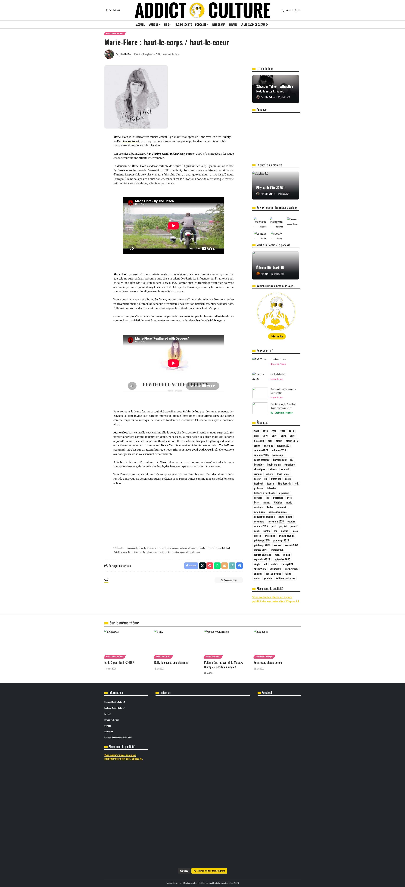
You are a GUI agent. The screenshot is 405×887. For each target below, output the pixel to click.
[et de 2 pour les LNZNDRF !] (127, 644)
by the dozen (149, 547)
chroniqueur (260, 469)
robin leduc (196, 552)
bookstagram (274, 464)
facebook (258, 483)
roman (286, 554)
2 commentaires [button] (230, 580)
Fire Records (284, 483)
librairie (258, 498)
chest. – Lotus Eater (278, 374)
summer (258, 573)
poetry (266, 531)
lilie (267, 498)
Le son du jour (277, 379)
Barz (266, 273)
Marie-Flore (117, 552)
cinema (273, 469)
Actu (270, 441)
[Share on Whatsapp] (217, 565)
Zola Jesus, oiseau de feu (268, 662)
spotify (274, 564)
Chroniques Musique (114, 33)
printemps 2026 (262, 545)
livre (289, 498)
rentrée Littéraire (262, 554)
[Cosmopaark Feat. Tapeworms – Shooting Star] (260, 393)
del (265, 479)
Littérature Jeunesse (284, 412)
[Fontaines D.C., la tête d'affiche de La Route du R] (234, 726)
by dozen (139, 547)
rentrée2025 (277, 550)
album (279, 441)
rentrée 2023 (291, 545)
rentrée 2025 (260, 550)
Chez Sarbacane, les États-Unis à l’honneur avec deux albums (283, 406)
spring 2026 (291, 569)
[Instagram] (114, 10)
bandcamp (277, 455)
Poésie (295, 531)
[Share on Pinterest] (209, 565)
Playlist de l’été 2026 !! (270, 187)
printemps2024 (286, 535)
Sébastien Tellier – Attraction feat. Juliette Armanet (274, 88)
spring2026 (275, 569)
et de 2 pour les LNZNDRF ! (119, 662)
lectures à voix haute (264, 493)
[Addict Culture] (202, 10)
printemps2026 (281, 540)
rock (277, 554)
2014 (256, 431)
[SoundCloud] (118, 10)
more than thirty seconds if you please (137, 552)
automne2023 (284, 445)
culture (158, 547)
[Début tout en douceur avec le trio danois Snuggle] (171, 835)
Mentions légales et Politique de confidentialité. (202, 883)
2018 (291, 431)
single (257, 564)
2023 (274, 436)
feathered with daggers (188, 547)
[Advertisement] (173, 513)
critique (258, 474)
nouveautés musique (264, 517)
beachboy (259, 464)
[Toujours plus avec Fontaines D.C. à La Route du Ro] (202, 726)
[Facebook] (106, 10)
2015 (265, 431)
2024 (283, 436)
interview (272, 488)
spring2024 (287, 564)
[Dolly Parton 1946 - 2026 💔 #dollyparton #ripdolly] (171, 707)
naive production (173, 552)
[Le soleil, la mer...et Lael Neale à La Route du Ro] (202, 829)
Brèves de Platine (278, 363)
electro (288, 479)
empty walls (166, 547)
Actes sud (259, 441)
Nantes (269, 507)
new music (259, 512)
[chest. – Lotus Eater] (260, 378)
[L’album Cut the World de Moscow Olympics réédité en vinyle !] (227, 644)
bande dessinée (261, 460)
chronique (289, 464)
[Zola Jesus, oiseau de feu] (277, 644)
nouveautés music (277, 512)
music (155, 552)
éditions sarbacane (285, 578)
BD (272, 412)
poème (284, 531)
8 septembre (130, 547)
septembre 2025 (282, 559)
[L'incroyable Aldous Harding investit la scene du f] (234, 779)
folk (297, 483)
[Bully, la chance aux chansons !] (177, 644)
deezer (257, 479)
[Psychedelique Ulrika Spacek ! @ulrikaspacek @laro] (202, 774)
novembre (259, 521)
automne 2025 (261, 455)
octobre (291, 521)
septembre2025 (262, 559)
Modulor (278, 502)
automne (268, 445)
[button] (282, 10)
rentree (277, 545)
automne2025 (279, 450)
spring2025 (260, 569)
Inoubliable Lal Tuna (278, 359)
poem (257, 531)
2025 (292, 436)
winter (257, 578)
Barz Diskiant (280, 460)
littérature (278, 498)
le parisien (284, 493)
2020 (265, 436)
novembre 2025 (276, 521)
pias (273, 526)
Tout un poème (273, 573)
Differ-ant (276, 479)
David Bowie (283, 474)
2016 (274, 431)
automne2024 (261, 450)
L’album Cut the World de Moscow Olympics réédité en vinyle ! (223, 664)
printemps (270, 535)
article (257, 445)
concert (285, 469)
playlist (283, 526)
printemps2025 (262, 540)
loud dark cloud (224, 547)
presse (257, 535)
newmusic (282, 507)
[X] (110, 10)
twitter (288, 573)
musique (162, 552)
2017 (282, 431)
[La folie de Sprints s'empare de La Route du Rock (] (234, 831)
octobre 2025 (261, 526)
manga (266, 502)
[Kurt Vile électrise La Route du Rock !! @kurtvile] (171, 774)
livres (257, 502)
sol (265, 564)
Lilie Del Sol (125, 54)
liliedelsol (202, 547)
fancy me (175, 547)
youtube (268, 578)
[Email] (224, 565)
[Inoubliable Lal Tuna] (260, 363)
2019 (256, 436)
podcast (294, 526)
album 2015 (292, 441)
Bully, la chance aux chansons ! (172, 662)
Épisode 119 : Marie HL (270, 267)
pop (275, 531)
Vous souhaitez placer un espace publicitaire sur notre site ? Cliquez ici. (123, 756)
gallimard (259, 488)
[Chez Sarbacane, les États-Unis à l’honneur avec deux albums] (260, 408)
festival (270, 483)
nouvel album (185, 552)
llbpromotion (212, 547)
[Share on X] (202, 565)
